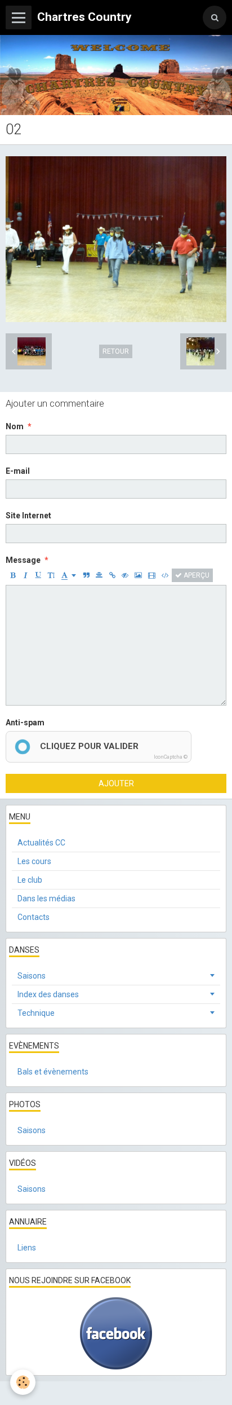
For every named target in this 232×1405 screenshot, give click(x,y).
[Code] (165, 575)
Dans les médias (46, 898)
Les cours (34, 861)
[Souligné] (38, 575)
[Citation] (86, 575)
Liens (26, 1247)
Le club (29, 879)
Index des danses (48, 994)
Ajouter (116, 783)
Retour (115, 351)
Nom (15, 426)
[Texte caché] (125, 575)
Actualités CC (41, 842)
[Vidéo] (152, 575)
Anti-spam (25, 722)
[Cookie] (22, 1382)
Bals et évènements (52, 1071)
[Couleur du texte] (68, 575)
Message (23, 560)
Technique (36, 1013)
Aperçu (195, 575)
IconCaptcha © (171, 757)
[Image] (138, 575)
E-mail (18, 470)
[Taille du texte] (51, 575)
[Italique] (25, 575)
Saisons (31, 975)
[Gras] (12, 575)
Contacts (33, 917)
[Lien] (112, 575)
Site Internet (28, 515)
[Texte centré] (99, 575)
